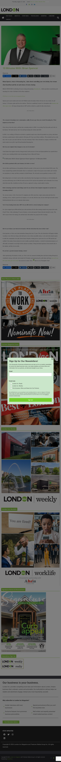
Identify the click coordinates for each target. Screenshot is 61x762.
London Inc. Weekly (17, 386)
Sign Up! (30, 400)
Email (10, 371)
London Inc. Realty (17, 383)
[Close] (52, 359)
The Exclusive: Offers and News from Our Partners (25, 388)
